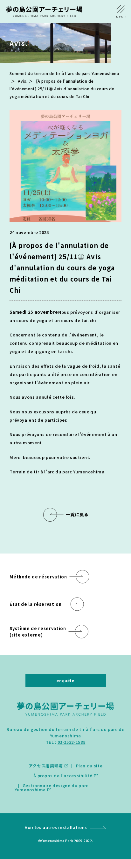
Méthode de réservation (38, 577)
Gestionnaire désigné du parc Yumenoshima (51, 787)
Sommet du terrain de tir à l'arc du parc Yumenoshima (64, 73)
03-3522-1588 (72, 742)
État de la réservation (35, 604)
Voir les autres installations (56, 827)
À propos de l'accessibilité (63, 775)
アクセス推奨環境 (46, 766)
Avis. (22, 81)
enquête (65, 680)
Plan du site (89, 766)
